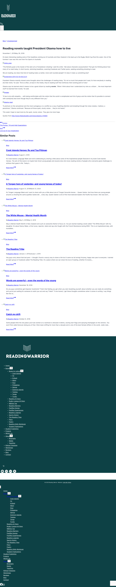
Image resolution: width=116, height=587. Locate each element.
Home (8, 365)
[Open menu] (2, 27)
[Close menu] (0, 487)
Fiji (13, 376)
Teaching (12, 443)
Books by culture (14, 371)
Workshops (9, 448)
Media (11, 441)
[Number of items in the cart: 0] (3, 466)
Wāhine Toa (13, 403)
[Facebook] (1, 584)
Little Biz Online (67, 482)
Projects (8, 431)
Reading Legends (15, 412)
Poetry (11, 422)
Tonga (14, 394)
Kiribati (14, 378)
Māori (14, 380)
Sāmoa (14, 387)
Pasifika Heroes (14, 408)
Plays (11, 419)
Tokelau (15, 392)
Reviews (8, 450)
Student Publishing (12, 429)
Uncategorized (12, 41)
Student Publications (16, 426)
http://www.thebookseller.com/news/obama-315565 (29, 116)
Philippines (16, 385)
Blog (4, 41)
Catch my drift (13, 314)
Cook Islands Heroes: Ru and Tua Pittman (26, 150)
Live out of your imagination (9, 130)
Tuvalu (14, 396)
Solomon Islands (18, 390)
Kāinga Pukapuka (11, 445)
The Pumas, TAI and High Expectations (13, 124)
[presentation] (59, 140)
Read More (11, 168)
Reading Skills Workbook (17, 424)
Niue (13, 383)
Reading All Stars (15, 399)
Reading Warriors (15, 406)
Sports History (14, 415)
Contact (8, 454)
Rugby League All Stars (17, 401)
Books (8, 368)
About (8, 436)
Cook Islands (16, 373)
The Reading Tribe (15, 249)
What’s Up (9, 433)
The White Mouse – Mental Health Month (26, 215)
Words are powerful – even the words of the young (31, 280)
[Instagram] (4, 584)
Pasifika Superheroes (16, 410)
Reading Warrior (13, 155)
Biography (12, 438)
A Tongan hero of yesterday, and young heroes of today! (34, 184)
